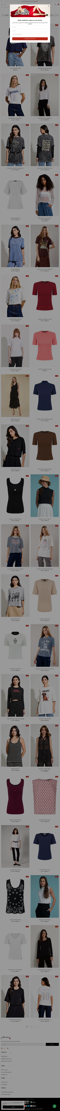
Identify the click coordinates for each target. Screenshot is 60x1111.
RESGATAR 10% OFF (30, 38)
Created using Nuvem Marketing (30, 41)
